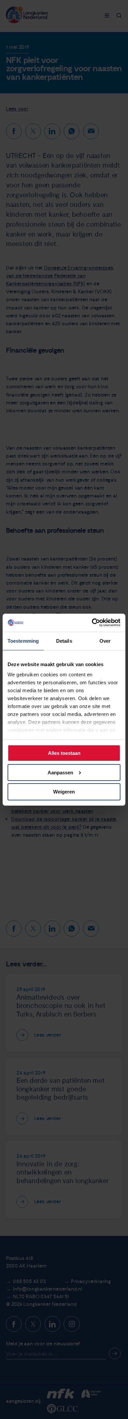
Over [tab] (105, 641)
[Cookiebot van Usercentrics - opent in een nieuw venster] (92, 622)
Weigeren (64, 791)
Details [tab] (64, 641)
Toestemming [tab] (23, 641)
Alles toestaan (64, 753)
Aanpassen (60, 772)
